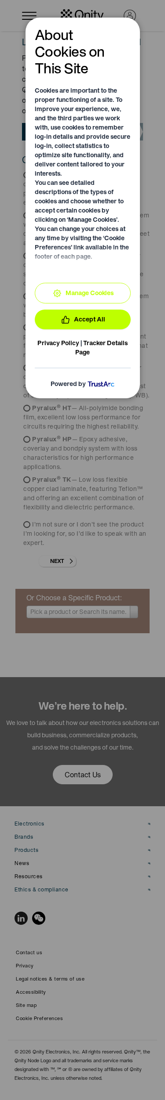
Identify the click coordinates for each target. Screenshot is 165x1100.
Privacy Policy (58, 342)
